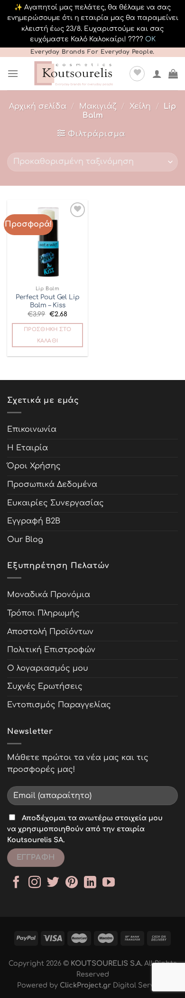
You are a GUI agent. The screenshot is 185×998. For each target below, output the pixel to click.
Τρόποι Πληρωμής (43, 613)
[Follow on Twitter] (53, 883)
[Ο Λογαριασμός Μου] (157, 73)
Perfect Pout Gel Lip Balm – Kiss (48, 301)
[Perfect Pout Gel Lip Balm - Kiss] (47, 240)
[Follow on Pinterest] (71, 883)
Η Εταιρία (27, 448)
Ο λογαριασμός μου (47, 668)
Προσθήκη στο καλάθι (47, 335)
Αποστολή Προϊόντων (50, 631)
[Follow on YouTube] (108, 883)
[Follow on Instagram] (34, 883)
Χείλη (140, 106)
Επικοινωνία (31, 429)
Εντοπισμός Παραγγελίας (59, 705)
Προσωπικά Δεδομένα (52, 484)
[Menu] (12, 73)
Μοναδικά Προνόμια (48, 594)
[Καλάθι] (173, 73)
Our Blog (25, 539)
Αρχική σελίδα (37, 106)
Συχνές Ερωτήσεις (45, 686)
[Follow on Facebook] (16, 883)
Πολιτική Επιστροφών (51, 650)
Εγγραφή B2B (33, 521)
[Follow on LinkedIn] (90, 883)
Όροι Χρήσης (34, 466)
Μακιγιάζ (97, 106)
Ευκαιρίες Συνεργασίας (55, 503)
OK (150, 39)
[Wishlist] (137, 73)
